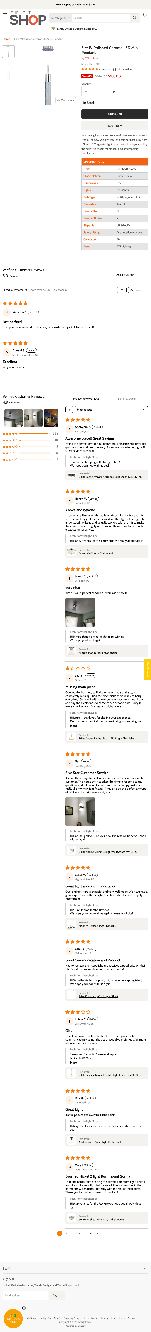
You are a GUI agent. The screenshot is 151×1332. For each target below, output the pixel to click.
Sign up (57, 1295)
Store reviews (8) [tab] (40, 289)
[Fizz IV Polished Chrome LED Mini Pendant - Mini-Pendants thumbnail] (8, 52)
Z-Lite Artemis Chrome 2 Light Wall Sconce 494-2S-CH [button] (109, 852)
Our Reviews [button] (147, 669)
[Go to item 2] (33, 418)
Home (6, 39)
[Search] (135, 18)
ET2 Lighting (92, 58)
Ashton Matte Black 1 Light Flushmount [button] (100, 1142)
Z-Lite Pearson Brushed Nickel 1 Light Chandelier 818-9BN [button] (110, 1075)
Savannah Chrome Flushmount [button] (96, 553)
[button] (90, 69)
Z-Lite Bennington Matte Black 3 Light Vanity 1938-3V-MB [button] (110, 476)
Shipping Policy (72, 1318)
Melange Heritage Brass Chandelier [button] (97, 925)
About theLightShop (25, 1318)
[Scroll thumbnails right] (54, 418)
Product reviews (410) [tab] (86, 398)
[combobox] (101, 18)
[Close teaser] (24, 1308)
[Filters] (122, 290)
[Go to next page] (98, 1233)
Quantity (86, 83)
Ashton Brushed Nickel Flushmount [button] (98, 652)
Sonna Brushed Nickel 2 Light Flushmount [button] (101, 1219)
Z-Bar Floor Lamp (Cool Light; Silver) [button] (98, 996)
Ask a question (125, 275)
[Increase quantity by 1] (113, 91)
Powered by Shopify (75, 1325)
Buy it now (115, 125)
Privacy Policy (108, 1318)
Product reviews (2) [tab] (15, 289)
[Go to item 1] (13, 418)
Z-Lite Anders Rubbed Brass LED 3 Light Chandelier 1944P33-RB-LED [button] (106, 738)
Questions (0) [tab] (61, 289)
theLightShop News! (50, 1318)
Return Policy (90, 1318)
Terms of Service (127, 1318)
